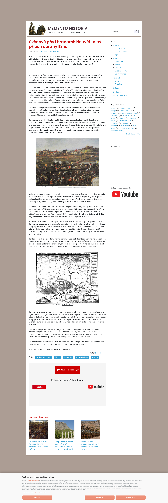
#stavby (114, 113)
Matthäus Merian (67, 305)
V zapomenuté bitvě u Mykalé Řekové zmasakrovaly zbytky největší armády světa (64, 445)
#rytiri (113, 121)
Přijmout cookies (130, 497)
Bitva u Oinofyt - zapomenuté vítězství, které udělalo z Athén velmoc (90, 445)
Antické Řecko (120, 51)
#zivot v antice (126, 108)
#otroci (125, 123)
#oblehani (114, 123)
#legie (113, 111)
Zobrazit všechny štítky (132, 134)
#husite (114, 126)
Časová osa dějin (120, 96)
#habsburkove (82, 357)
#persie (122, 118)
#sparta (126, 116)
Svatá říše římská (122, 71)
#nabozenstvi (125, 111)
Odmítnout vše (99, 497)
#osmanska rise (125, 121)
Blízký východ (120, 74)
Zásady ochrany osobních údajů (29, 492)
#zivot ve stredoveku (129, 113)
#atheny (115, 116)
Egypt (117, 54)
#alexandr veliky (116, 131)
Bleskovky (117, 92)
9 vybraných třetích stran (33, 480)
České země (54, 51)
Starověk (116, 45)
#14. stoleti (125, 126)
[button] (145, 477)
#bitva (95, 357)
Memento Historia (68, 28)
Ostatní (116, 88)
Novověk (116, 78)
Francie (118, 68)
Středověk (42, 51)
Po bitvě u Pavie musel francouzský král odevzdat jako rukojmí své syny (38, 445)
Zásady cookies (42, 492)
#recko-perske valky (127, 128)
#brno (57, 357)
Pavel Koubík (100, 353)
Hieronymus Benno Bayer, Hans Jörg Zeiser (72, 187)
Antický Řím (120, 48)
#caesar (133, 118)
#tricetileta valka (44, 357)
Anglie (117, 65)
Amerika (118, 84)
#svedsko (68, 357)
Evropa (118, 81)
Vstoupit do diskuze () (69, 370)
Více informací (37, 497)
